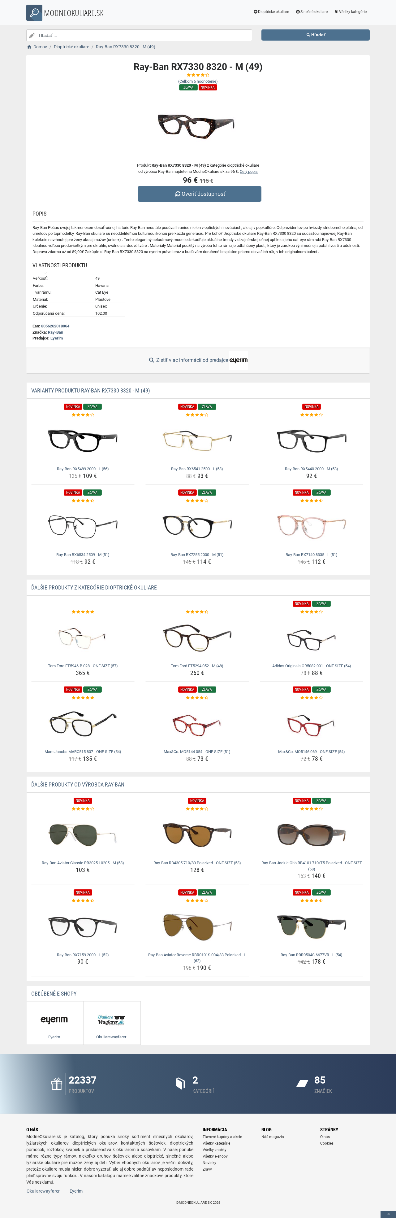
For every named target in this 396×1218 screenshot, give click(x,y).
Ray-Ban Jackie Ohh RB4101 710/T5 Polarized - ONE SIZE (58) (311, 866)
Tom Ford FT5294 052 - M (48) (197, 666)
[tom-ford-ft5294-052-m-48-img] (197, 638)
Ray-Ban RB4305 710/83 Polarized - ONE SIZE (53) (197, 863)
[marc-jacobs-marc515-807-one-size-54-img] (83, 724)
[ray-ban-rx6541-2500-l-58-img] (197, 441)
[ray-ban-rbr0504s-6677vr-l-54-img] (311, 927)
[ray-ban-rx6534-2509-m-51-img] (83, 527)
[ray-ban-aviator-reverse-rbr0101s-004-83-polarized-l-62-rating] (197, 901)
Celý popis (249, 171)
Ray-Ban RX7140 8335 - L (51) (312, 554)
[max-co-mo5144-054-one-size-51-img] (197, 724)
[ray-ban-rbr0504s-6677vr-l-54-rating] (311, 901)
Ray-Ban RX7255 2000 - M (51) (197, 554)
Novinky (209, 1163)
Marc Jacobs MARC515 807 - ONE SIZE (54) (83, 751)
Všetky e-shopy (215, 1156)
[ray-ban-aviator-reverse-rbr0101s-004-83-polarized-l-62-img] (197, 927)
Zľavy (207, 1169)
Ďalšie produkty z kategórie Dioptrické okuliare (94, 587)
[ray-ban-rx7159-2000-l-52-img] (83, 927)
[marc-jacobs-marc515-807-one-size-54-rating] (83, 698)
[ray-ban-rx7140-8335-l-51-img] (311, 527)
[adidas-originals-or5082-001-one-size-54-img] (311, 638)
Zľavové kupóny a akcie (222, 1137)
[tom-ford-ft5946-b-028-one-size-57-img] (83, 638)
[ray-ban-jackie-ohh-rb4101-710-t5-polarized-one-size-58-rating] (311, 809)
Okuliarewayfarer (43, 1191)
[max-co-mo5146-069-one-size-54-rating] (311, 698)
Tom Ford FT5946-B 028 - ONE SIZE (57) (83, 666)
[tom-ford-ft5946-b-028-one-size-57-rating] (83, 612)
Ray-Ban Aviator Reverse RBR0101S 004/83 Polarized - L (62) (197, 958)
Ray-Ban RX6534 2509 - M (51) (83, 554)
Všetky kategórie (353, 12)
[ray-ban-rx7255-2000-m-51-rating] (197, 501)
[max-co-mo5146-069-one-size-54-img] (311, 724)
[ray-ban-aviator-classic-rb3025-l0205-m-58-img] (83, 835)
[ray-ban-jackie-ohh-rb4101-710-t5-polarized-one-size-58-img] (311, 835)
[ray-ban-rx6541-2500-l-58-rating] (197, 415)
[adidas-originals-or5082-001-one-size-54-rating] (311, 612)
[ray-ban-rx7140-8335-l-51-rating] (311, 501)
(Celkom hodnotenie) (198, 81)
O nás (325, 1137)
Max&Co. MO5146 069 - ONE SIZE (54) (311, 751)
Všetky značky (214, 1150)
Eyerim (56, 338)
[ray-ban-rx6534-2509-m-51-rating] (83, 501)
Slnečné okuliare (314, 12)
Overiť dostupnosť (203, 194)
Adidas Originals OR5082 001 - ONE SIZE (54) (311, 666)
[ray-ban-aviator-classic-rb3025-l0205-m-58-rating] (83, 809)
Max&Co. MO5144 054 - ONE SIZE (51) (197, 751)
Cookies (327, 1143)
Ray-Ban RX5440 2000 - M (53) (311, 469)
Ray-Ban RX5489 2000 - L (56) (83, 469)
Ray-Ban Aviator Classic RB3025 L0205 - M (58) (83, 863)
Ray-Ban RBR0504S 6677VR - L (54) (311, 955)
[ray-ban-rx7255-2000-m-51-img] (197, 527)
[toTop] (388, 1214)
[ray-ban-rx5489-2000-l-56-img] (83, 441)
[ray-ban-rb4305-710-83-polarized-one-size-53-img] (197, 835)
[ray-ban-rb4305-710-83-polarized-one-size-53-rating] (197, 809)
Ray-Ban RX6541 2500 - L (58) (197, 469)
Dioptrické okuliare (273, 12)
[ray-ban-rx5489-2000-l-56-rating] (83, 415)
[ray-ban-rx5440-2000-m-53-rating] (311, 415)
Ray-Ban (55, 332)
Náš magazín (272, 1137)
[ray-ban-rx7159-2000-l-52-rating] (83, 901)
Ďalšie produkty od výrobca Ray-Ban (77, 784)
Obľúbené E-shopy (53, 993)
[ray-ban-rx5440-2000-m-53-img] (311, 441)
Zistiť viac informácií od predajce (192, 360)
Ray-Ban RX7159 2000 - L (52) (83, 955)
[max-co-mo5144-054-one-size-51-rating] (197, 698)
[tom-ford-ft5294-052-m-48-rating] (197, 612)
